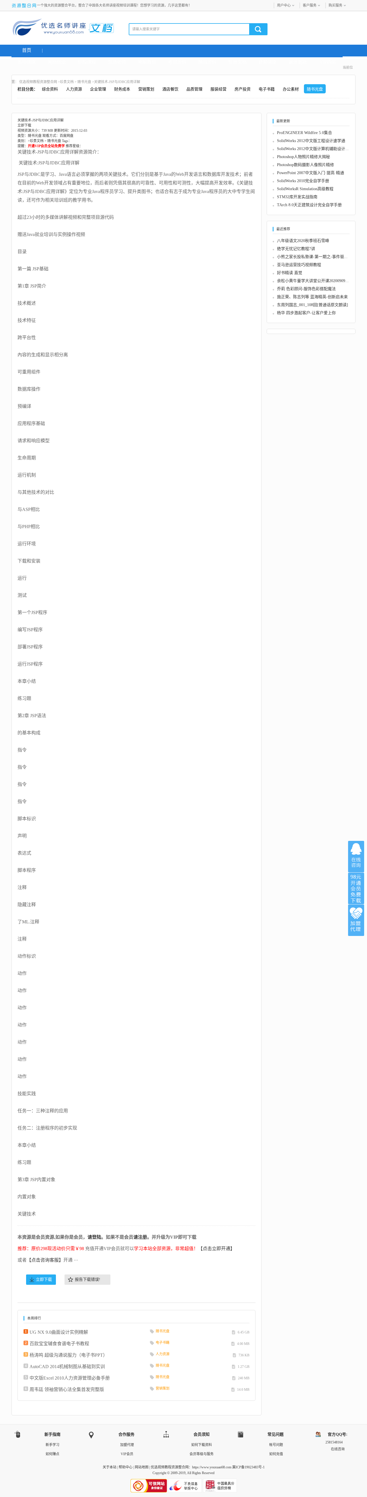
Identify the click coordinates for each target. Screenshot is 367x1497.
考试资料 (177, 62)
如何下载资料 (201, 1445)
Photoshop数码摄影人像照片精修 (305, 165)
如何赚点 (52, 1454)
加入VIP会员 (356, 888)
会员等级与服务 (202, 1454)
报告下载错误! (87, 1279)
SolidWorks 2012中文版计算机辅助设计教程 (315, 149)
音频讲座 (267, 62)
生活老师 (117, 62)
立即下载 (44, 1279)
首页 (26, 50)
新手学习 (52, 1445)
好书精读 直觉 (289, 273)
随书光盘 (84, 82)
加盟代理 (127, 1445)
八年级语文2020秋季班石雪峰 (303, 241)
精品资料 (207, 62)
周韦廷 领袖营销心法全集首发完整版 (67, 1389)
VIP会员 (127, 1454)
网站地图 (142, 1467)
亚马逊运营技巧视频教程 (299, 265)
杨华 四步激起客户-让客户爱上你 (306, 313)
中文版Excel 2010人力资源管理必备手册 (70, 1378)
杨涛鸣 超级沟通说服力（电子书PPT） (69, 1355)
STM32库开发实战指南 (297, 197)
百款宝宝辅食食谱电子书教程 (59, 1343)
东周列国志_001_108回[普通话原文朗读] (312, 305)
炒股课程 (87, 62)
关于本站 (109, 1467)
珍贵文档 (237, 62)
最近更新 (297, 62)
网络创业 (57, 62)
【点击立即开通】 (216, 1248)
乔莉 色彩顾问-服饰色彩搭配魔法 (306, 289)
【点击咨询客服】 (45, 1260)
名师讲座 (26, 62)
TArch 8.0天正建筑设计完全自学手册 (309, 205)
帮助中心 (125, 1467)
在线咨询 (356, 856)
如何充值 (276, 1454)
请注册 (140, 1237)
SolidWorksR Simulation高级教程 (305, 189)
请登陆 (94, 1237)
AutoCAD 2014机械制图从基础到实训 (67, 1366)
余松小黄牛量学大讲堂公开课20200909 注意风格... (321, 281)
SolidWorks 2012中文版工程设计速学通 (311, 141)
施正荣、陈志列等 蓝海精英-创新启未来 (312, 297)
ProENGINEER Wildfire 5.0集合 (304, 133)
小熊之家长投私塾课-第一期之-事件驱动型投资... (320, 257)
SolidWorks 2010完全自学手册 (303, 181)
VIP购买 (327, 62)
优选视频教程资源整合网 (38, 82)
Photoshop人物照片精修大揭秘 (303, 157)
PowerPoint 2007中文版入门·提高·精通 (310, 173)
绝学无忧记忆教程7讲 (296, 249)
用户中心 (284, 5)
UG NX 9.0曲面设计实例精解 (59, 1332)
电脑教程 (147, 62)
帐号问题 (276, 1445)
